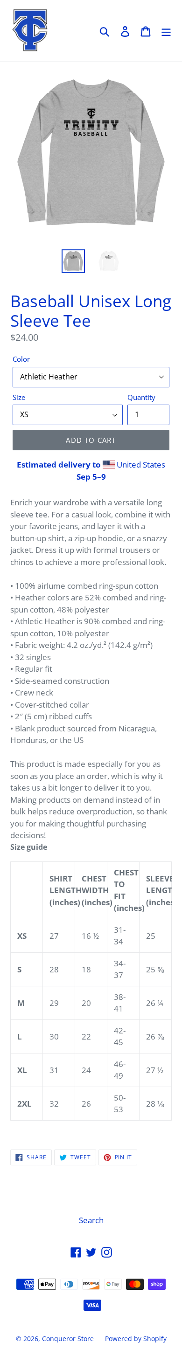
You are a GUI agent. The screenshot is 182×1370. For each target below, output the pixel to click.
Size (19, 397)
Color (21, 359)
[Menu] (166, 30)
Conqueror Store (68, 1338)
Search (91, 1220)
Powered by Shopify (136, 1338)
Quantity (141, 397)
